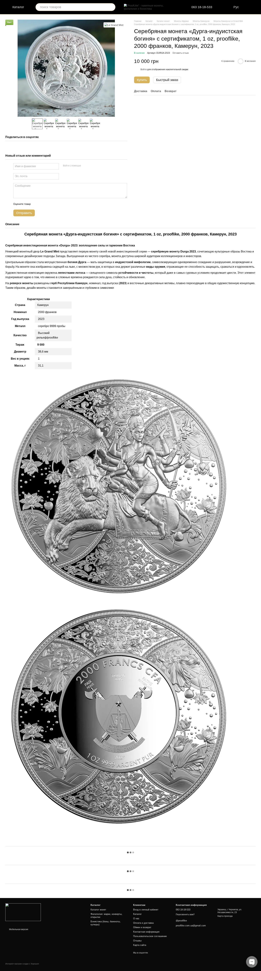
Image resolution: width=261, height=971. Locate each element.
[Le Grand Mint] (114, 24)
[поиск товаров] (111, 7)
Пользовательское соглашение (150, 936)
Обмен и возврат (142, 927)
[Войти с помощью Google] (90, 166)
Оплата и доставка (143, 923)
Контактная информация (146, 931)
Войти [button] (143, 69)
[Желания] (257, 7)
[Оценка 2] (42, 204)
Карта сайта (139, 945)
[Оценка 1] (36, 204)
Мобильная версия (18, 929)
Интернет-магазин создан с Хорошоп (22, 964)
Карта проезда (225, 916)
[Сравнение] (226, 7)
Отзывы (137, 940)
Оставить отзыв (181, 53)
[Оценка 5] (59, 204)
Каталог (137, 914)
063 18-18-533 (201, 7)
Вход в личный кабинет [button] (145, 909)
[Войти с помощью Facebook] (85, 166)
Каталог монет (98, 909)
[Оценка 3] (48, 204)
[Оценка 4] (53, 204)
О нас (136, 918)
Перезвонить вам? (185, 914)
